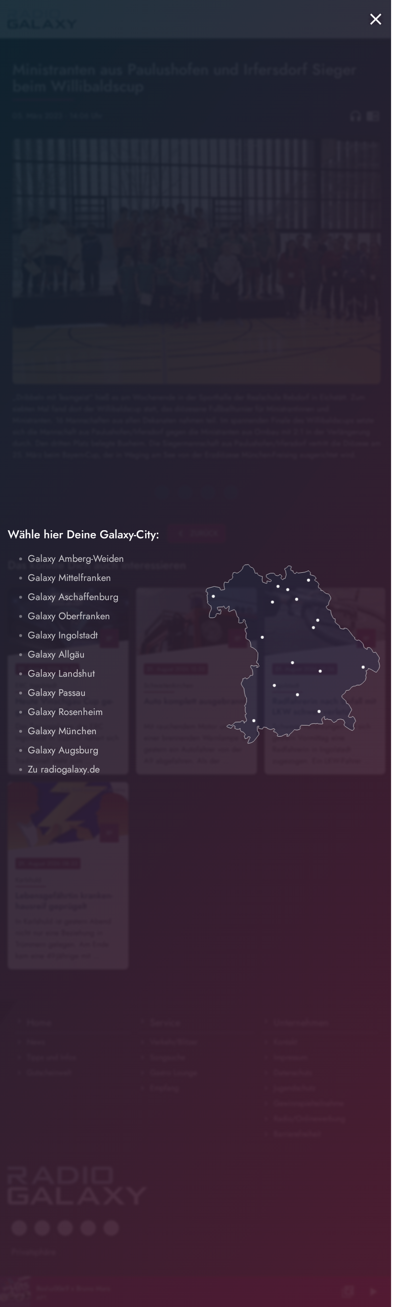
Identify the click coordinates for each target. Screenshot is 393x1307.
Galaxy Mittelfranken (69, 578)
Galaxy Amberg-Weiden (76, 559)
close (375, 19)
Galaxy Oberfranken (69, 616)
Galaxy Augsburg (63, 750)
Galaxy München (62, 731)
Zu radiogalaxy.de (64, 769)
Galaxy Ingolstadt (63, 635)
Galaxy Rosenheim (65, 712)
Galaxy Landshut (61, 674)
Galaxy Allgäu (56, 654)
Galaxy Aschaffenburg (73, 597)
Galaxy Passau (57, 693)
